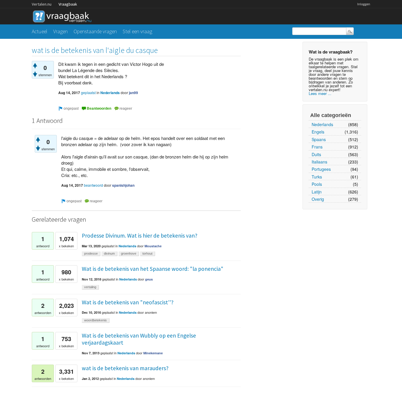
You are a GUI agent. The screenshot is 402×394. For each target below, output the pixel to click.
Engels (318, 132)
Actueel (39, 31)
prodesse (91, 253)
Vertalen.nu (42, 4)
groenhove (128, 253)
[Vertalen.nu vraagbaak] (63, 15)
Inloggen (363, 4)
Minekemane (153, 353)
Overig (318, 199)
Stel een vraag (137, 31)
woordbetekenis (95, 320)
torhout (147, 253)
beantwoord (93, 185)
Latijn (317, 192)
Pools (317, 184)
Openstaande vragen (95, 31)
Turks (317, 177)
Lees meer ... (320, 93)
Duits (316, 154)
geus (149, 279)
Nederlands (322, 124)
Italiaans (319, 162)
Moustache (153, 246)
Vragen (60, 31)
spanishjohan (123, 185)
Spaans (319, 139)
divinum (109, 253)
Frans (317, 147)
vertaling (90, 287)
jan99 (133, 92)
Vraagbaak (68, 4)
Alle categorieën (330, 115)
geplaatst (88, 92)
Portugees (321, 169)
